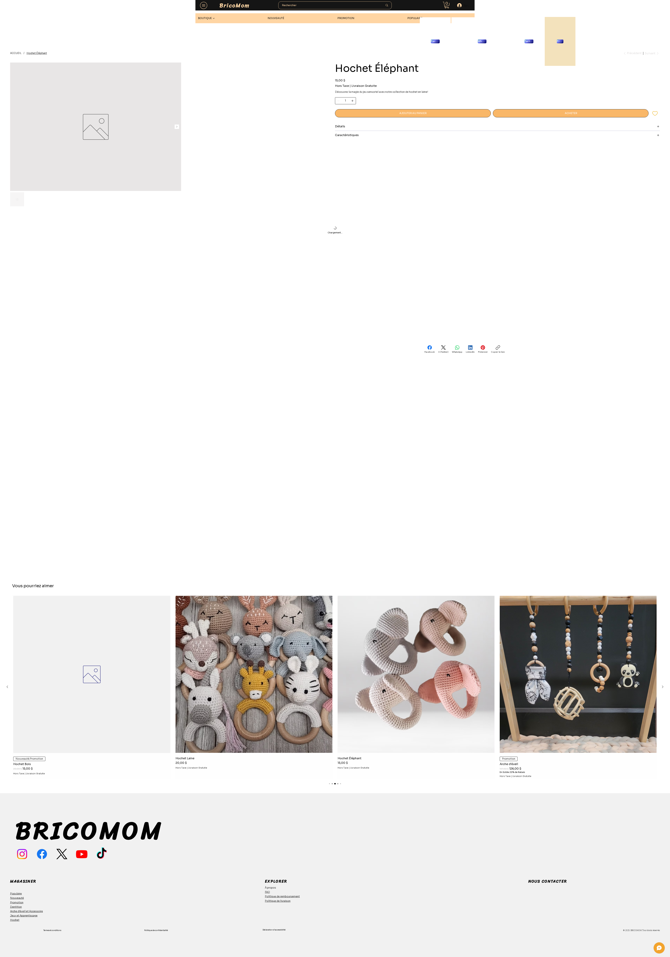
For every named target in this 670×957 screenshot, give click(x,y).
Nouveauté (17, 898)
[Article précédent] (7, 687)
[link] (447, 5)
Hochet (14, 920)
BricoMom (234, 5)
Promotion (16, 902)
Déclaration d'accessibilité (274, 930)
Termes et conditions (52, 930)
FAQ (267, 892)
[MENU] (203, 5)
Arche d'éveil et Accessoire (26, 911)
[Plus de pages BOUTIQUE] (214, 18)
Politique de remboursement (282, 896)
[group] (335, 687)
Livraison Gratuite (35, 773)
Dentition (16, 906)
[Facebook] (42, 854)
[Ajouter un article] (352, 100)
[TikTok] (101, 854)
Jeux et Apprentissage (24, 915)
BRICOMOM (89, 831)
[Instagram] (22, 854)
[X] (62, 854)
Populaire (16, 893)
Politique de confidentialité (156, 930)
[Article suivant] (663, 687)
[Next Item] (322, 181)
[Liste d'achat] (655, 113)
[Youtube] (81, 854)
